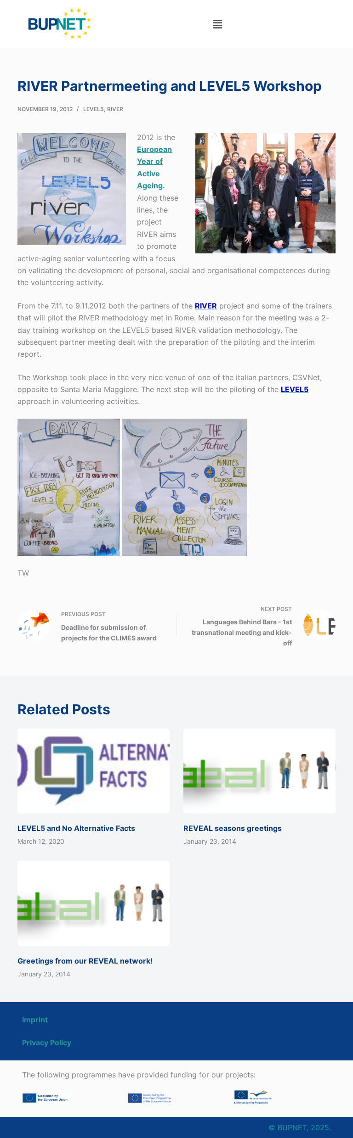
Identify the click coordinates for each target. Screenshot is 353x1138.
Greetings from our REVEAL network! (85, 960)
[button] (217, 24)
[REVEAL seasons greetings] (259, 771)
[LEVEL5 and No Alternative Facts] (93, 771)
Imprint (35, 1019)
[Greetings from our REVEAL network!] (93, 903)
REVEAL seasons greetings (232, 828)
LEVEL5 (93, 109)
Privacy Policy (46, 1042)
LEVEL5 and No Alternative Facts (76, 828)
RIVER (115, 109)
